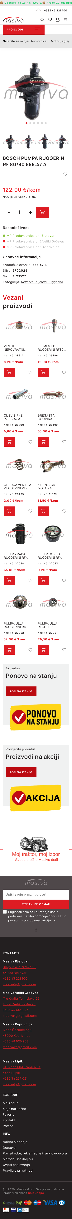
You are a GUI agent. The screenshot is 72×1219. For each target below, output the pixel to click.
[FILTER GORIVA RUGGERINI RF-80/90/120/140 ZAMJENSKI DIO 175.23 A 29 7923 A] (53, 534)
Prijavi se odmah (36, 904)
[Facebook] (36, 930)
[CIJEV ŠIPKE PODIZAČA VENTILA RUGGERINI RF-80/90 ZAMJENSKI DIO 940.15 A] (19, 396)
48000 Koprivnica (17, 1035)
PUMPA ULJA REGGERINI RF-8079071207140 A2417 (50, 625)
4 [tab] (38, 123)
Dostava (9, 1147)
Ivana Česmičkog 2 (17, 1030)
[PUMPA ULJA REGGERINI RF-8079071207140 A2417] (53, 603)
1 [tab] (26, 123)
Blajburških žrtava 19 (19, 967)
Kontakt (9, 1120)
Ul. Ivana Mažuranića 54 (22, 1067)
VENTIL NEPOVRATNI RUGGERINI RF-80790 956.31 (15, 347)
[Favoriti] (50, 19)
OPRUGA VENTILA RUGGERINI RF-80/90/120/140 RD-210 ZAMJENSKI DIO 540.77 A (19, 486)
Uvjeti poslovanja (16, 1165)
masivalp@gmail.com (19, 1084)
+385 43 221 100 (55, 10)
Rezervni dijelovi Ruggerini (42, 282)
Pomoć (8, 1126)
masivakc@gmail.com (20, 1047)
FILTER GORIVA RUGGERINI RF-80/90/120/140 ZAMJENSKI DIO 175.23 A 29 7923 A (52, 555)
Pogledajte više (21, 691)
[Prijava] (57, 19)
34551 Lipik (11, 1073)
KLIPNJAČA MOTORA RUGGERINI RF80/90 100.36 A (51, 486)
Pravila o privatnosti (19, 1170)
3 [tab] (34, 123)
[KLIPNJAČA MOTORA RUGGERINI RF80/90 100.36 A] (53, 465)
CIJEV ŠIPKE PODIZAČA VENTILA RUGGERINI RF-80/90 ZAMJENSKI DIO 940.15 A (18, 417)
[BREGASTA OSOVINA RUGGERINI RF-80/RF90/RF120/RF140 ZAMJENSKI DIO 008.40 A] (53, 396)
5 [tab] (42, 123)
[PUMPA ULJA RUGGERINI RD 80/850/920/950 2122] (19, 603)
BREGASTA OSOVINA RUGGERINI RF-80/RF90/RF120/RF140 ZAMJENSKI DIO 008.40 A (53, 417)
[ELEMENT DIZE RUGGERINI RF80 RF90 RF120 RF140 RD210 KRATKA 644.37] (53, 326)
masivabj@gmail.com (19, 984)
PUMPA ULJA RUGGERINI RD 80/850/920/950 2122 (17, 625)
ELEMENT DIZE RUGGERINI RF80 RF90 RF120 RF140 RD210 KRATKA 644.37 (52, 347)
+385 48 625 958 (16, 1041)
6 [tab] (46, 123)
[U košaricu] (9, 372)
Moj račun (11, 1103)
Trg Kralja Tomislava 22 (21, 998)
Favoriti (9, 1114)
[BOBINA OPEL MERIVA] (12, 1203)
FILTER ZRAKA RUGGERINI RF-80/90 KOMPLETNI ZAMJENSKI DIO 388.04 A (18, 555)
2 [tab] (30, 123)
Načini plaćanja (15, 1142)
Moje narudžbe (14, 1109)
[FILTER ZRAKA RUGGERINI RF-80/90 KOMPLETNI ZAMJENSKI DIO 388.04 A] (19, 534)
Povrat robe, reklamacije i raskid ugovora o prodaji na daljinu (35, 1156)
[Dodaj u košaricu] (42, 212)
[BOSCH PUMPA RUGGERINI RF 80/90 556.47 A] (36, 90)
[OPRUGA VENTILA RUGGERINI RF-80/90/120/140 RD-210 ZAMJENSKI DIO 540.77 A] (19, 465)
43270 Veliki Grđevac (19, 1004)
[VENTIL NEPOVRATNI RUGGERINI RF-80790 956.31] (19, 326)
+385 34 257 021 (15, 1078)
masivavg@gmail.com (20, 1015)
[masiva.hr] (13, 19)
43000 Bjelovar (15, 973)
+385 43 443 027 (15, 1010)
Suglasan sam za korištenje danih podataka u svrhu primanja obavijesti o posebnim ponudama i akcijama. (37, 916)
